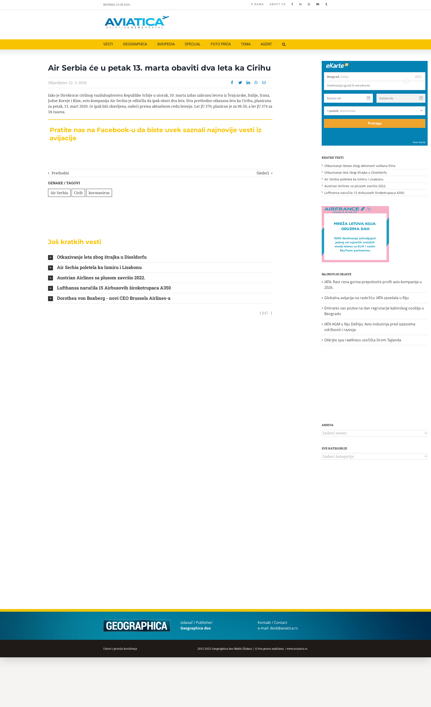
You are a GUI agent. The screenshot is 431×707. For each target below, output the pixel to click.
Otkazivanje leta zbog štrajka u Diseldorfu (355, 172)
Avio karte (419, 142)
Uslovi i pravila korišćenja (120, 649)
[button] (284, 44)
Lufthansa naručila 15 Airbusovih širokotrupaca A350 (364, 193)
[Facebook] (232, 82)
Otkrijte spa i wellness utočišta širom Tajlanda (362, 340)
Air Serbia (59, 192)
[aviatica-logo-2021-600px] (137, 16)
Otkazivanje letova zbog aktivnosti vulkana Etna (359, 166)
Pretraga (374, 123)
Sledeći (263, 173)
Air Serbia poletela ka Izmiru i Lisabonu (353, 179)
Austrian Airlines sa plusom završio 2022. (355, 186)
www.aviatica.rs (297, 649)
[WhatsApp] (256, 82)
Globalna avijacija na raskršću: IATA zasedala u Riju (366, 297)
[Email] (264, 82)
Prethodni (60, 173)
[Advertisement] (246, 24)
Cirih (78, 192)
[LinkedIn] (248, 82)
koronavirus (99, 192)
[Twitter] (240, 82)
